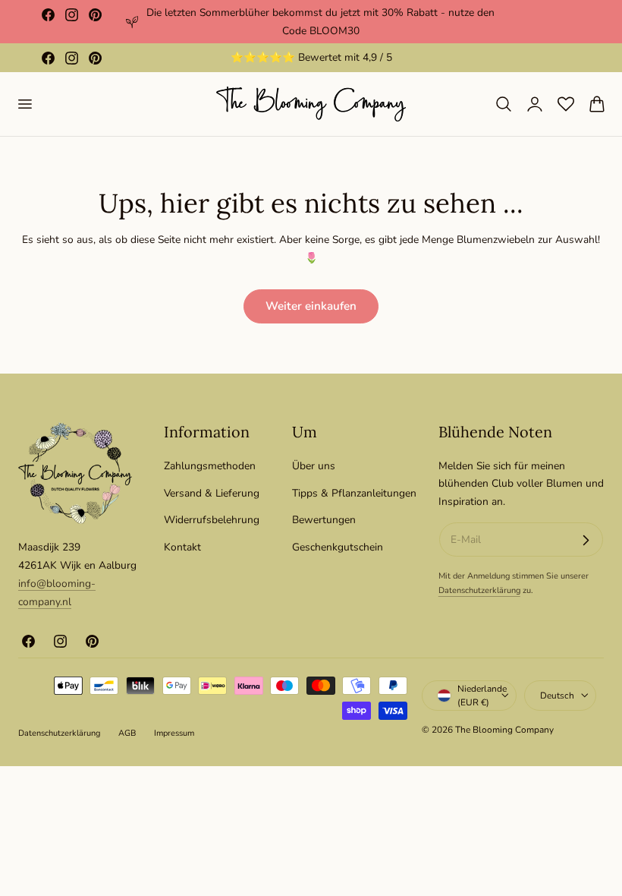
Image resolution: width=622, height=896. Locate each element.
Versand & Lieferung (211, 492)
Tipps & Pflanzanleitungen (354, 492)
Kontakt (182, 547)
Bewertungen (324, 520)
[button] (24, 104)
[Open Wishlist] (566, 104)
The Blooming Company (504, 730)
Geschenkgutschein (337, 547)
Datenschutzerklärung (479, 590)
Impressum (174, 733)
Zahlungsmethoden (210, 466)
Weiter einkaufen (311, 306)
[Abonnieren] (585, 540)
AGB (127, 733)
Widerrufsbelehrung (211, 520)
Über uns (313, 466)
